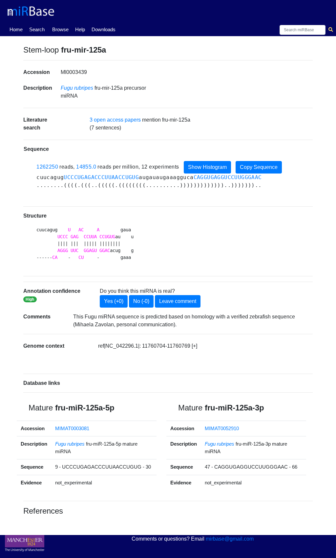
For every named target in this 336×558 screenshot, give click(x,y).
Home (17, 29)
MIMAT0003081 (72, 428)
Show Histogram (207, 167)
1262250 (47, 167)
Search (37, 29)
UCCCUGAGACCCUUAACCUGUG (101, 177)
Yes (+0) (113, 301)
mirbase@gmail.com (230, 539)
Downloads (104, 29)
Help (80, 29)
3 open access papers (115, 120)
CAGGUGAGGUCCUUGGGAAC (228, 177)
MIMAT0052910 (222, 428)
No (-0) (141, 301)
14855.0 (86, 167)
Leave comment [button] (177, 301)
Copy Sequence (259, 167)
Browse (60, 29)
